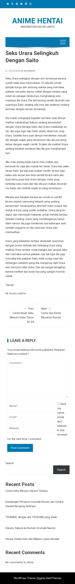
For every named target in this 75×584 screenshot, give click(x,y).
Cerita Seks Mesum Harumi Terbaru (26, 491)
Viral (39, 578)
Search (9, 463)
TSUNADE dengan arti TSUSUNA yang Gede (31, 517)
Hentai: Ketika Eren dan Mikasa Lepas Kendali (32, 539)
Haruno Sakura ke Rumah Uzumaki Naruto (30, 528)
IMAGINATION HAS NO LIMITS (37, 26)
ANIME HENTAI (37, 21)
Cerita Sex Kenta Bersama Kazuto (51, 313)
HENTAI (22, 293)
